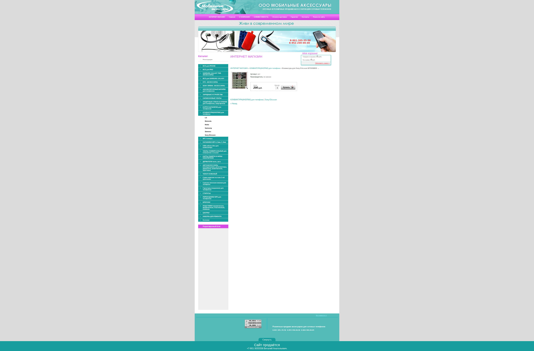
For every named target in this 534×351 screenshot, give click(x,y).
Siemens (208, 131)
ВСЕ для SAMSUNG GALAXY (213, 78)
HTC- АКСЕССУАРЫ (210, 82)
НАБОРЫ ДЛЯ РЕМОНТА (212, 216)
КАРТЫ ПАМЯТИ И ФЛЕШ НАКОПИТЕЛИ (212, 157)
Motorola (208, 121)
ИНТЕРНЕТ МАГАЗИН (217, 17)
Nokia (207, 124)
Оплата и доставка (279, 17)
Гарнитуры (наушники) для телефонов (213, 189)
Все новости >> (321, 315)
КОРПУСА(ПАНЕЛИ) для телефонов (212, 108)
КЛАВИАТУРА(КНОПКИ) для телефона (213, 113)
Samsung (208, 128)
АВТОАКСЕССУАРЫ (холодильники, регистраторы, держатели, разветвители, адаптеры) (215, 167)
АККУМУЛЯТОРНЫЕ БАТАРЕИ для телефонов (214, 90)
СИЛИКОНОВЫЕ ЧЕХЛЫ (212, 98)
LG (206, 117)
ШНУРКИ (206, 213)
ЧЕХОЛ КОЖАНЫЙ (210, 174)
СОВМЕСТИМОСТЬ (261, 17)
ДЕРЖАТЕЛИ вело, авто (212, 161)
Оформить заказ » (322, 63)
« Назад (233, 103)
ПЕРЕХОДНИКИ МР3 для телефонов (212, 197)
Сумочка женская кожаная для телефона (214, 183)
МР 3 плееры (207, 138)
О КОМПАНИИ (244, 17)
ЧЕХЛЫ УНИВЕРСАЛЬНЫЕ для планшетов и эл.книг (214, 152)
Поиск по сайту (319, 17)
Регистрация (207, 59)
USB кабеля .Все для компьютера (210, 146)
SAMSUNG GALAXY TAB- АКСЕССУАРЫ (212, 74)
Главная (232, 17)
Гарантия (294, 17)
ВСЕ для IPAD (208, 69)
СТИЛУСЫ (207, 193)
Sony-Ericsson (210, 135)
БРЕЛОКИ (206, 202)
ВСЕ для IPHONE (209, 66)
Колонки (206, 220)
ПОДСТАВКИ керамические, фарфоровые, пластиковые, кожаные (214, 207)
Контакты (305, 17)
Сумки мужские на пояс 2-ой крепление (214, 178)
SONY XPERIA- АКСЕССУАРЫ (214, 85)
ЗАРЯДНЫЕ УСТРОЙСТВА (213, 94)
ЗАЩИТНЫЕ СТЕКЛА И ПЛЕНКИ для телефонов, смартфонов (215, 102)
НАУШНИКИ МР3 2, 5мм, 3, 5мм (214, 142)
